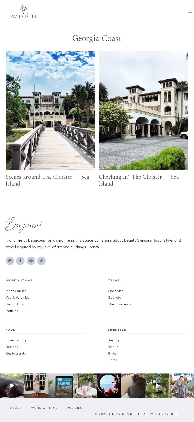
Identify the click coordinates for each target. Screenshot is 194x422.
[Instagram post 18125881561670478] (133, 385)
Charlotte (115, 291)
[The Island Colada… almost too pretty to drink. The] (85, 385)
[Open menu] (189, 11)
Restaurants (16, 353)
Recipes (12, 347)
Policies (12, 311)
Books (113, 347)
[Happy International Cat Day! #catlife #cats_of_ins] (12, 385)
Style (112, 353)
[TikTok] (41, 261)
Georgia (114, 297)
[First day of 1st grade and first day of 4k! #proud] (36, 385)
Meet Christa (16, 291)
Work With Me (18, 297)
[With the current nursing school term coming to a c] (60, 385)
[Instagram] (10, 261)
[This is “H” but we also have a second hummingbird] (158, 385)
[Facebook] (20, 261)
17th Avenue (166, 414)
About (16, 407)
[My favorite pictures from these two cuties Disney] (109, 385)
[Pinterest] (31, 261)
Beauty (113, 340)
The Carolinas (119, 304)
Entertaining (16, 340)
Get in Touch (16, 304)
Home (112, 360)
